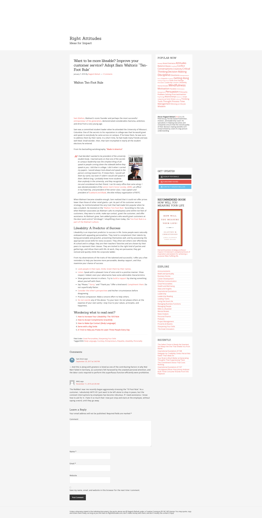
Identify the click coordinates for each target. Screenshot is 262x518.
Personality (138, 341)
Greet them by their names (119, 269)
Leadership (162, 294)
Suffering (178, 99)
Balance (161, 66)
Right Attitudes (85, 38)
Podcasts (161, 319)
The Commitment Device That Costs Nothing (171, 363)
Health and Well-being (166, 286)
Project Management (166, 321)
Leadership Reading (165, 296)
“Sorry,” (92, 284)
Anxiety (160, 63)
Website (73, 475)
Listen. (81, 272)
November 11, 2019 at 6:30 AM (87, 384)
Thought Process (171, 101)
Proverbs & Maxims (165, 324)
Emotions (175, 75)
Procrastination (179, 94)
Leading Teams (163, 299)
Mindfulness (177, 85)
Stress (173, 99)
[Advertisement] (131, 15)
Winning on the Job (178, 104)
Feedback (170, 78)
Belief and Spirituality (166, 274)
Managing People (164, 306)
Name (73, 451)
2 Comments (107, 74)
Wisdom (161, 106)
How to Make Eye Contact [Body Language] (97, 323)
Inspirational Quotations (167, 291)
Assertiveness (169, 63)
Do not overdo (84, 300)
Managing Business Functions (169, 304)
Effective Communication (167, 281)
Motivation (163, 88)
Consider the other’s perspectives (93, 290)
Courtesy (100, 341)
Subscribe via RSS (170, 182)
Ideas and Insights (165, 289)
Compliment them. (136, 284)
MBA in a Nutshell (164, 309)
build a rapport (120, 278)
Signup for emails (171, 176)
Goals (171, 80)
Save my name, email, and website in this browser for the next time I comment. (105, 490)
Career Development (166, 279)
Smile (103, 269)
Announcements (164, 271)
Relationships (170, 96)
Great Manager (179, 80)
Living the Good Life (165, 301)
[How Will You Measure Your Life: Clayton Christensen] (170, 227)
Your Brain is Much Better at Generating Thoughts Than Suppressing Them (173, 359)
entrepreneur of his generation (87, 121)
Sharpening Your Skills (107, 338)
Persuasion (172, 91)
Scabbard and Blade (97, 192)
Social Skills (166, 99)
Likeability (129, 341)
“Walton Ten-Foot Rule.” (114, 208)
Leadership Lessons (171, 82)
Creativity (177, 68)
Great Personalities (90, 338)
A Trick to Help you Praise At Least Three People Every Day (104, 330)
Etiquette (120, 341)
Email (73, 463)
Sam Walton (79, 118)
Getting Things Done (163, 80)
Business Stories (164, 276)
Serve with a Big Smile (87, 326)
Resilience (179, 97)
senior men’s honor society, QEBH (117, 187)
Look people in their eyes (89, 269)
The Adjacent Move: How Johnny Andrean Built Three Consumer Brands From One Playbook (173, 371)
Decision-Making (177, 71)
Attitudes (181, 63)
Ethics (159, 78)
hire (177, 117)
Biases (168, 66)
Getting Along (181, 78)
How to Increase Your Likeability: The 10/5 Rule (98, 316)
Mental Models (163, 86)
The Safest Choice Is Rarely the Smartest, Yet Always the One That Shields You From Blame (174, 346)
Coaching (174, 66)
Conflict (181, 65)
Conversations (165, 68)
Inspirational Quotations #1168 (170, 351)
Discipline (164, 75)
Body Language (90, 341)
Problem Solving (164, 94)
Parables (173, 89)
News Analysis (163, 314)
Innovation (161, 82)
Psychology (161, 97)
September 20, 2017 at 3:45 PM (88, 361)
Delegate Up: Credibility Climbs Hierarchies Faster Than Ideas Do (174, 354)
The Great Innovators (166, 329)
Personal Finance (164, 316)
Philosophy (183, 92)
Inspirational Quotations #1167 (170, 367)
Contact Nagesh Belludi (174, 187)
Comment (74, 419)
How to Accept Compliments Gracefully (95, 320)
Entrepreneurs (110, 341)
